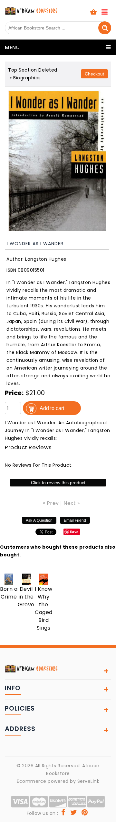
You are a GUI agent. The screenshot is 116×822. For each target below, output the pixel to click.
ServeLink (88, 781)
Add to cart (52, 408)
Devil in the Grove (26, 596)
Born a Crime (8, 592)
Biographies (27, 77)
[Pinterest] (85, 813)
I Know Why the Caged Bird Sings (44, 608)
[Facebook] (63, 813)
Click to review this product (58, 482)
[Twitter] (74, 813)
